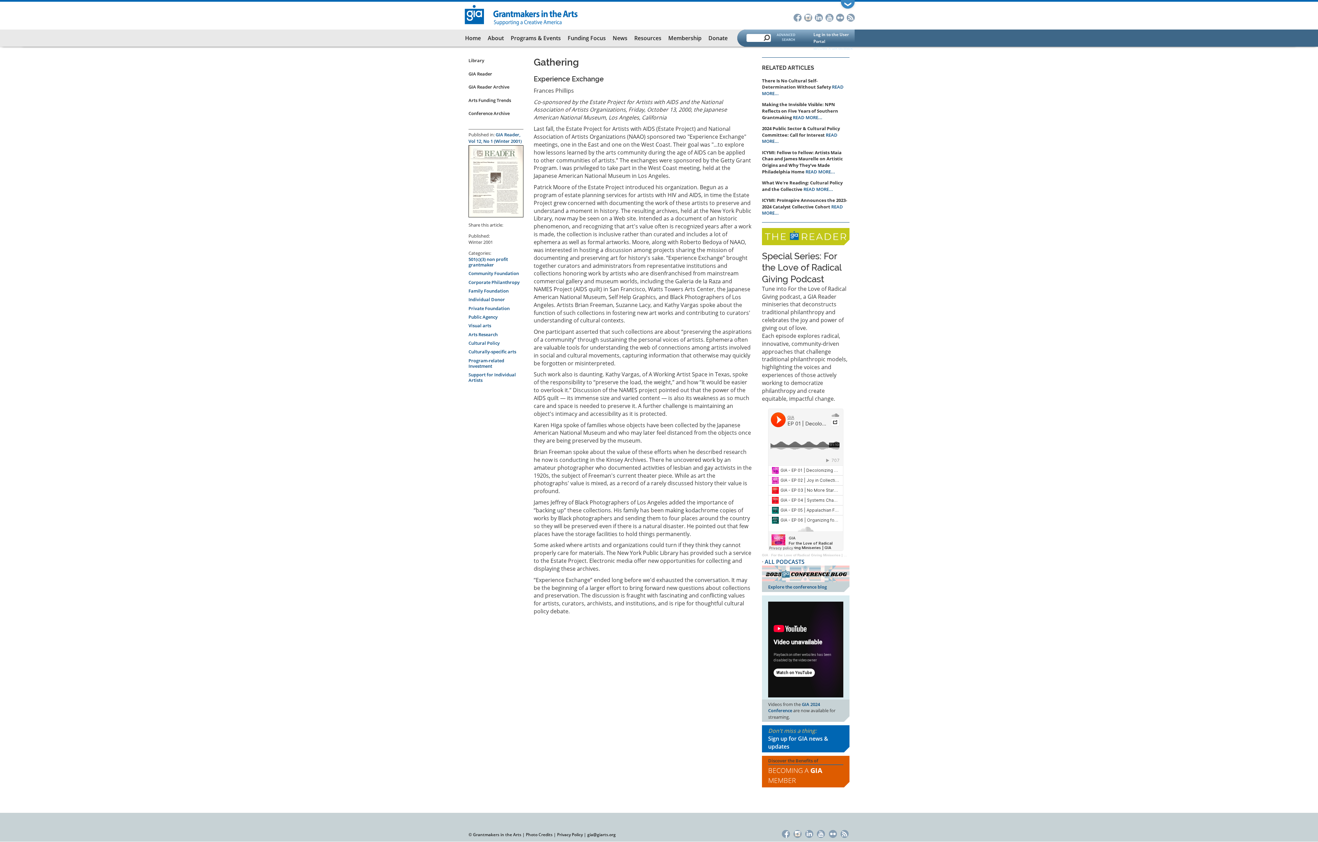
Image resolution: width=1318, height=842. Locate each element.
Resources (647, 38)
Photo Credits (539, 835)
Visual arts (480, 325)
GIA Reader (480, 74)
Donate (718, 38)
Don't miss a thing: (798, 738)
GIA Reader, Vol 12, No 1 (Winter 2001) (495, 138)
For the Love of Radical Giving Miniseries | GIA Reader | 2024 (822, 555)
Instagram (808, 17)
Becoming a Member (795, 775)
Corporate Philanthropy (494, 282)
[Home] (521, 14)
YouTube (829, 17)
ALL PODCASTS (785, 562)
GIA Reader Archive (489, 87)
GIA (765, 555)
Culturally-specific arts (492, 352)
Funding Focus (587, 38)
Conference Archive (489, 113)
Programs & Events (536, 38)
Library (476, 60)
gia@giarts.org (601, 835)
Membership (685, 38)
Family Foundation (489, 291)
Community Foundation (494, 273)
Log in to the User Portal (831, 38)
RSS (851, 17)
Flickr (840, 17)
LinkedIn (819, 17)
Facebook (797, 17)
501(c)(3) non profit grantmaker (488, 262)
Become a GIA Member (833, 48)
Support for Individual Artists (492, 377)
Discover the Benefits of (795, 771)
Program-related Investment (486, 363)
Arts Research (483, 334)
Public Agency (483, 317)
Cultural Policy (484, 343)
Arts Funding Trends (490, 100)
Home (473, 38)
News (620, 38)
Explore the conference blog (797, 587)
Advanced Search (786, 37)
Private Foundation (489, 308)
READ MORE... (807, 117)
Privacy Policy (570, 835)
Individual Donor (487, 299)
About (496, 38)
